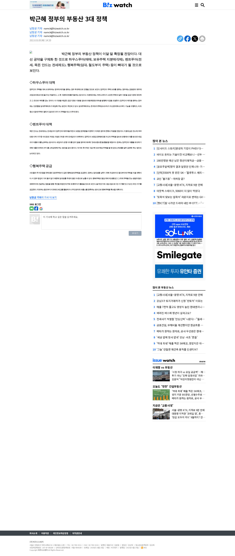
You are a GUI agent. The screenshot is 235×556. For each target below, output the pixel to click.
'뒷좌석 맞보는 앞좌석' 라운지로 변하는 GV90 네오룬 (185, 197)
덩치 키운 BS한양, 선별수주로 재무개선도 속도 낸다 (198, 394)
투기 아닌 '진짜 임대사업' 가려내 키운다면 (193, 375)
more (202, 361)
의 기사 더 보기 (43, 197)
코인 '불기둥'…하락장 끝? (171, 179)
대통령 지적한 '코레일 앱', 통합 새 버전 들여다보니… (198, 413)
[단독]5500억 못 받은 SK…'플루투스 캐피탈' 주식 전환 (186, 173)
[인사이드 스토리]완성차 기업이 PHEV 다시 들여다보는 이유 (189, 148)
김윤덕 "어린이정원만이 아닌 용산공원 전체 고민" (197, 379)
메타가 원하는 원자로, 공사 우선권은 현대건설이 (182, 331)
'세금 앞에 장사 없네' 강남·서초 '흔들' (177, 337)
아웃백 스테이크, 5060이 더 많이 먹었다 (178, 191)
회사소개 (33, 533)
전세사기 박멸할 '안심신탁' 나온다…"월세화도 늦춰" (185, 319)
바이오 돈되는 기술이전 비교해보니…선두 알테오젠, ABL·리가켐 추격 (194, 154)
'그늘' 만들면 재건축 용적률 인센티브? (177, 349)
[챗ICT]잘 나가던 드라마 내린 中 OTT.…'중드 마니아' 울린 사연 (191, 203)
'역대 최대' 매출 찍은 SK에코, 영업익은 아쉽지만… (184, 343)
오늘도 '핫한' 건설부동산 (167, 386)
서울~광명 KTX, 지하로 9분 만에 (188, 410)
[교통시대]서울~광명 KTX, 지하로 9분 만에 (180, 185)
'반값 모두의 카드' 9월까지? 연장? (189, 417)
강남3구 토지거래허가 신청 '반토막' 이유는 (180, 301)
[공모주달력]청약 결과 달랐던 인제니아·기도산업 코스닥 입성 (190, 166)
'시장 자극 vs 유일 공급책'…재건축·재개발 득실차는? (199, 372)
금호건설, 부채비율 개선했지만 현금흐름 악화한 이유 (185, 325)
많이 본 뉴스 (160, 141)
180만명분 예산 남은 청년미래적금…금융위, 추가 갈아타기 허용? (192, 160)
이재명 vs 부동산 (163, 367)
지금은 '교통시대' (163, 405)
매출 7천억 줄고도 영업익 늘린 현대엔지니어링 (182, 307)
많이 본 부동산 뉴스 (163, 287)
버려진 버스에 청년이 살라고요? (174, 313)
